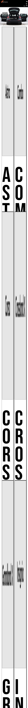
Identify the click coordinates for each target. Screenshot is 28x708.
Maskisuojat (10, 18)
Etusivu (4, 18)
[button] (26, 4)
